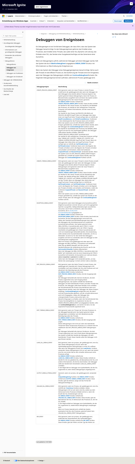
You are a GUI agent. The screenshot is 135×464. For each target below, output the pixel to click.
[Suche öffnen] (124, 16)
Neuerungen (118, 21)
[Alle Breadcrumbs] (37, 33)
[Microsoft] (3, 16)
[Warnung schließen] (131, 3)
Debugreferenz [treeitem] (11, 64)
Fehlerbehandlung (78, 34)
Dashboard (128, 21)
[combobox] (12, 35)
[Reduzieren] (22, 32)
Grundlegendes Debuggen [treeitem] (13, 46)
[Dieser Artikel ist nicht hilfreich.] (115, 37)
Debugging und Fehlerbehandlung (60, 34)
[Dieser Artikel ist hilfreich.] (113, 37)
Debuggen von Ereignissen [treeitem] (11, 69)
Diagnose (44, 34)
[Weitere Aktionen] (97, 33)
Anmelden (129, 16)
